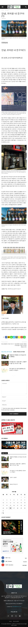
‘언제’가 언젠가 (13, 477)
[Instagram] (12, 616)
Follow (25, 561)
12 (10, 502)
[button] (2, 7)
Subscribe (24, 565)
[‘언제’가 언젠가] (5, 479)
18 (6, 505)
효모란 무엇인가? (14, 484)
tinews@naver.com (16, 606)
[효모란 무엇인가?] (5, 486)
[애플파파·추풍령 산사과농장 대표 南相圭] (5, 356)
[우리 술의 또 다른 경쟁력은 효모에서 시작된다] (5, 370)
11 (6, 502)
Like (26, 558)
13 (14, 502)
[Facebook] (8, 616)
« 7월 (2, 513)
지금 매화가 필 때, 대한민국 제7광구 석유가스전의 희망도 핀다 (20, 345)
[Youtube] (19, 616)
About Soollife (16, 621)
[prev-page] (12, 375)
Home (2, 10)
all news (7, 10)
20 (14, 505)
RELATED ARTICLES (6, 351)
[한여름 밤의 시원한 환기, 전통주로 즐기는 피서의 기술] (5, 363)
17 (3, 505)
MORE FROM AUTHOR (19, 351)
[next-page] (15, 375)
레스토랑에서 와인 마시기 (7, 344)
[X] (16, 616)
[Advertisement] (14, 2)
